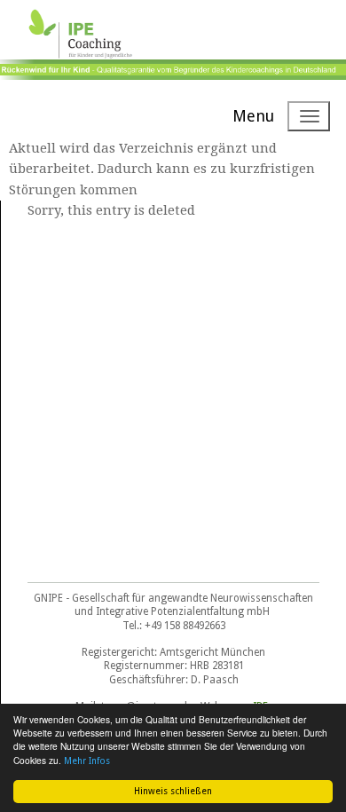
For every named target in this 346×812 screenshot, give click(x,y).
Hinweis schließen (173, 791)
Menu (253, 115)
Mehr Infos (87, 761)
